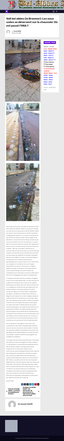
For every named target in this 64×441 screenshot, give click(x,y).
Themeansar (45, 438)
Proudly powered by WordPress (23, 438)
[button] (57, 11)
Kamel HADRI (17, 31)
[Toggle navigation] (53, 11)
